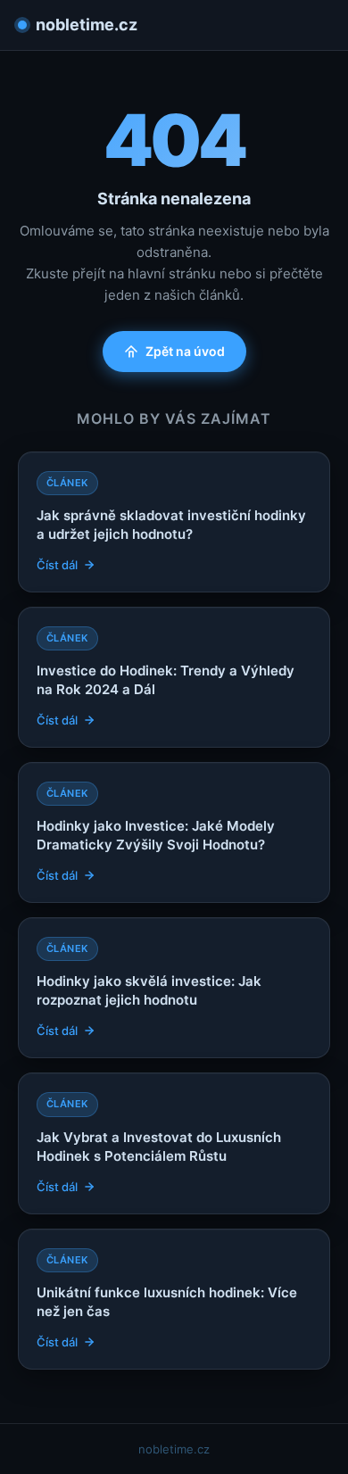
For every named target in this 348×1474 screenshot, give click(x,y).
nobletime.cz (86, 24)
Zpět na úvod (185, 351)
